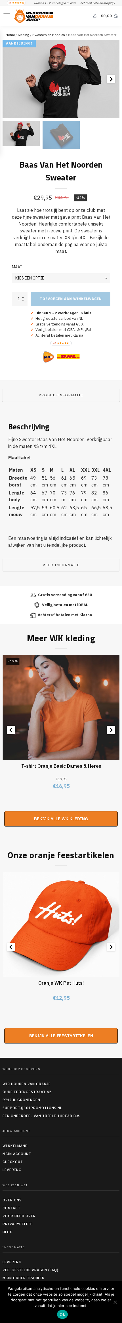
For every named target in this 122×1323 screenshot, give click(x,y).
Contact (11, 1208)
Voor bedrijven (19, 1216)
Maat (17, 267)
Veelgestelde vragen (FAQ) (30, 1270)
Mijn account (17, 1154)
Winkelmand (15, 1146)
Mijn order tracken (24, 1278)
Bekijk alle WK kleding (61, 818)
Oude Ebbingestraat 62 (27, 1092)
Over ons (12, 1200)
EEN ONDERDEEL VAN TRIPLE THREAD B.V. (42, 1116)
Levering (12, 1170)
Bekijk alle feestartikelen (61, 1035)
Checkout (13, 1162)
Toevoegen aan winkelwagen (71, 298)
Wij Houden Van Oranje (27, 1084)
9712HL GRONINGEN (21, 1100)
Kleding (23, 35)
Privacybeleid (18, 1224)
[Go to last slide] (11, 730)
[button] (21, 133)
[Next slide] (111, 79)
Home (10, 35)
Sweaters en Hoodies (48, 35)
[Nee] (115, 1302)
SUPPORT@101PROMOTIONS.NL (32, 1108)
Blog (8, 1232)
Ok (62, 1314)
